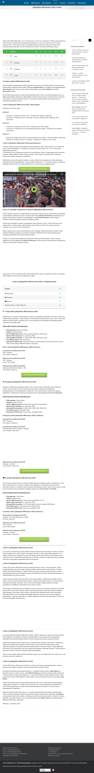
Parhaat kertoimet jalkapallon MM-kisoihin (15, 753)
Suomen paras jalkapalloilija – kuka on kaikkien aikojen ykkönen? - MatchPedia (80, 95)
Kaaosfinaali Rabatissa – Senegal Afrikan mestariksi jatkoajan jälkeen (79, 59)
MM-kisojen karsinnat (54, 748)
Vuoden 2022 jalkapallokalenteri (12, 751)
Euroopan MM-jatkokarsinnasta (46, 43)
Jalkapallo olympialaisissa (10, 755)
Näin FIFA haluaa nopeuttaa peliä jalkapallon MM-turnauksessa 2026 (80, 67)
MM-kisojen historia (54, 755)
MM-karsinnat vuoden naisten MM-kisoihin (60, 753)
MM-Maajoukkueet (53, 750)
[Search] (88, 3)
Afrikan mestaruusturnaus (10, 748)
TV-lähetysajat (52, 751)
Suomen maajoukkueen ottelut (11, 750)
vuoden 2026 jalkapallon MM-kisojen (31, 41)
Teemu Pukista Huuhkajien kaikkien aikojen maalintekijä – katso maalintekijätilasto (81, 101)
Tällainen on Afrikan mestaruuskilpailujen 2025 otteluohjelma (79, 75)
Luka (73, 116)
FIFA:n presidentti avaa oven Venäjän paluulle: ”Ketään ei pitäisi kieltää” (80, 52)
